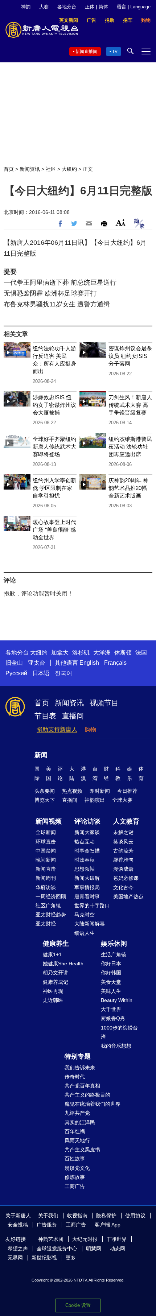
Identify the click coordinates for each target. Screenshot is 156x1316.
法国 (141, 652)
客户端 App (107, 1225)
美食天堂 (111, 982)
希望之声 (18, 1248)
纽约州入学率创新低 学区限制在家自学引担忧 (54, 488)
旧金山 (14, 663)
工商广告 (75, 1186)
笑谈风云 (123, 842)
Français (115, 663)
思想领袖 (84, 869)
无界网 (15, 1258)
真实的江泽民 (80, 1122)
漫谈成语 (123, 869)
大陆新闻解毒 (89, 924)
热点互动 (84, 842)
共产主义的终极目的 (87, 1095)
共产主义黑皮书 (82, 1149)
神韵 (25, 6)
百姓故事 (75, 1159)
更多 (71, 1258)
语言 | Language (134, 6)
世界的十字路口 (92, 905)
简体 (103, 6)
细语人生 (84, 933)
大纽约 (69, 169)
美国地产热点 (128, 896)
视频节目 (104, 703)
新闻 (41, 755)
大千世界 (111, 1009)
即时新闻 (100, 791)
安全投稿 (18, 1225)
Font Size (120, 222)
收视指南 (77, 1215)
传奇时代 (75, 1077)
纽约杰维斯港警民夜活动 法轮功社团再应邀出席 (130, 446)
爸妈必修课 (126, 878)
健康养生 (56, 943)
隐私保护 (106, 1215)
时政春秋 (84, 860)
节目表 (45, 716)
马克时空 (84, 914)
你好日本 (111, 963)
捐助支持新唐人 (57, 729)
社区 (51, 169)
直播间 (73, 716)
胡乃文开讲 (55, 972)
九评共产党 (77, 1113)
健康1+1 (52, 954)
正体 (89, 6)
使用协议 (135, 1215)
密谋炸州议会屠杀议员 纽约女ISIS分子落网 (130, 356)
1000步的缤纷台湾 (119, 1032)
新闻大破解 (87, 878)
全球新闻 (46, 832)
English (89, 663)
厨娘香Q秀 (113, 1018)
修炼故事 (75, 1177)
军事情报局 (87, 887)
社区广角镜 (48, 905)
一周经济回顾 (51, 896)
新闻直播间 (86, 51)
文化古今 (123, 887)
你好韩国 (111, 972)
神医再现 (53, 991)
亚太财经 (46, 924)
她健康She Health (63, 963)
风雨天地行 (77, 1140)
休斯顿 (123, 652)
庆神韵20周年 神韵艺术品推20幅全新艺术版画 (128, 488)
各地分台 (66, 6)
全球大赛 (122, 800)
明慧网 (93, 1248)
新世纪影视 (44, 1258)
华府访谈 (46, 887)
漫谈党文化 (77, 1168)
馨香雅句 (123, 860)
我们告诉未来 (80, 1067)
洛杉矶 (81, 652)
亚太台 (36, 663)
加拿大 (60, 652)
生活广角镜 (113, 954)
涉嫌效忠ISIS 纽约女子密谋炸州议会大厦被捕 (54, 405)
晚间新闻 (46, 860)
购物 (90, 729)
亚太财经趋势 (51, 914)
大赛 (44, 6)
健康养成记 (55, 982)
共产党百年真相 (82, 1086)
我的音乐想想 (116, 1046)
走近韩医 (53, 1000)
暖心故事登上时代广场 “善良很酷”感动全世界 (54, 529)
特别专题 (78, 1056)
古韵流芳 (123, 851)
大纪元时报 (85, 1239)
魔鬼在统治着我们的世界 (92, 1104)
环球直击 (46, 842)
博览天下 (44, 800)
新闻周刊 (46, 878)
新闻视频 (49, 821)
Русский (16, 673)
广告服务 (47, 1225)
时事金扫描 (87, 851)
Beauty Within (116, 1000)
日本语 (41, 673)
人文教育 (126, 821)
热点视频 (72, 791)
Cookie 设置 (78, 1305)
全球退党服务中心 (57, 1248)
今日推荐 (127, 791)
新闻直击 (46, 869)
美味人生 (111, 991)
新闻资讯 (30, 169)
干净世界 (116, 1239)
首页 (9, 169)
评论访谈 (87, 821)
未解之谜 (123, 832)
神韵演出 (95, 800)
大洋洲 (102, 652)
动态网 (117, 1248)
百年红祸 (75, 1131)
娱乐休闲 (114, 943)
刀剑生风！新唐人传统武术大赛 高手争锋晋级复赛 (130, 405)
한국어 (63, 673)
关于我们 (48, 1215)
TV (115, 51)
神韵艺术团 (50, 1239)
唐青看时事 (87, 896)
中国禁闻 (46, 851)
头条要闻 (44, 791)
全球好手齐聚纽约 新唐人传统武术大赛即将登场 (54, 446)
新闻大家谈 (87, 832)
